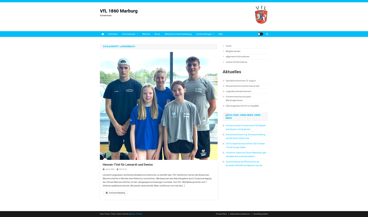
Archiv (229, 46)
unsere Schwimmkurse (236, 62)
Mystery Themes (135, 214)
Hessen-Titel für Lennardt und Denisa (128, 164)
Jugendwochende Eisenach (238, 91)
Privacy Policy (221, 214)
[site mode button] (260, 34)
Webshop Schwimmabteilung (178, 34)
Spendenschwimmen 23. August (241, 81)
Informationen (128, 34)
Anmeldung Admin (260, 214)
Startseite (113, 34)
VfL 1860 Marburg (119, 11)
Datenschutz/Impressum (240, 214)
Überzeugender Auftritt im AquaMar (242, 106)
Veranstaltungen (204, 34)
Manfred (123, 169)
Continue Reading (117, 193)
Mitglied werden (233, 51)
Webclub (146, 34)
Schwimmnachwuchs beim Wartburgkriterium (238, 99)
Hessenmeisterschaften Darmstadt (242, 86)
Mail (220, 34)
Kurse (157, 34)
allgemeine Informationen (238, 56)
